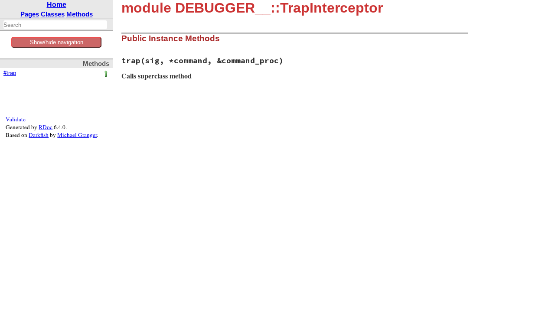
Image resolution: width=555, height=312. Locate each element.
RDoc (45, 127)
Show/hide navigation (56, 42)
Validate (16, 119)
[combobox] (55, 24)
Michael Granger (77, 135)
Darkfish (39, 135)
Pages (29, 14)
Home (56, 4)
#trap (9, 73)
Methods (79, 14)
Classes (53, 14)
